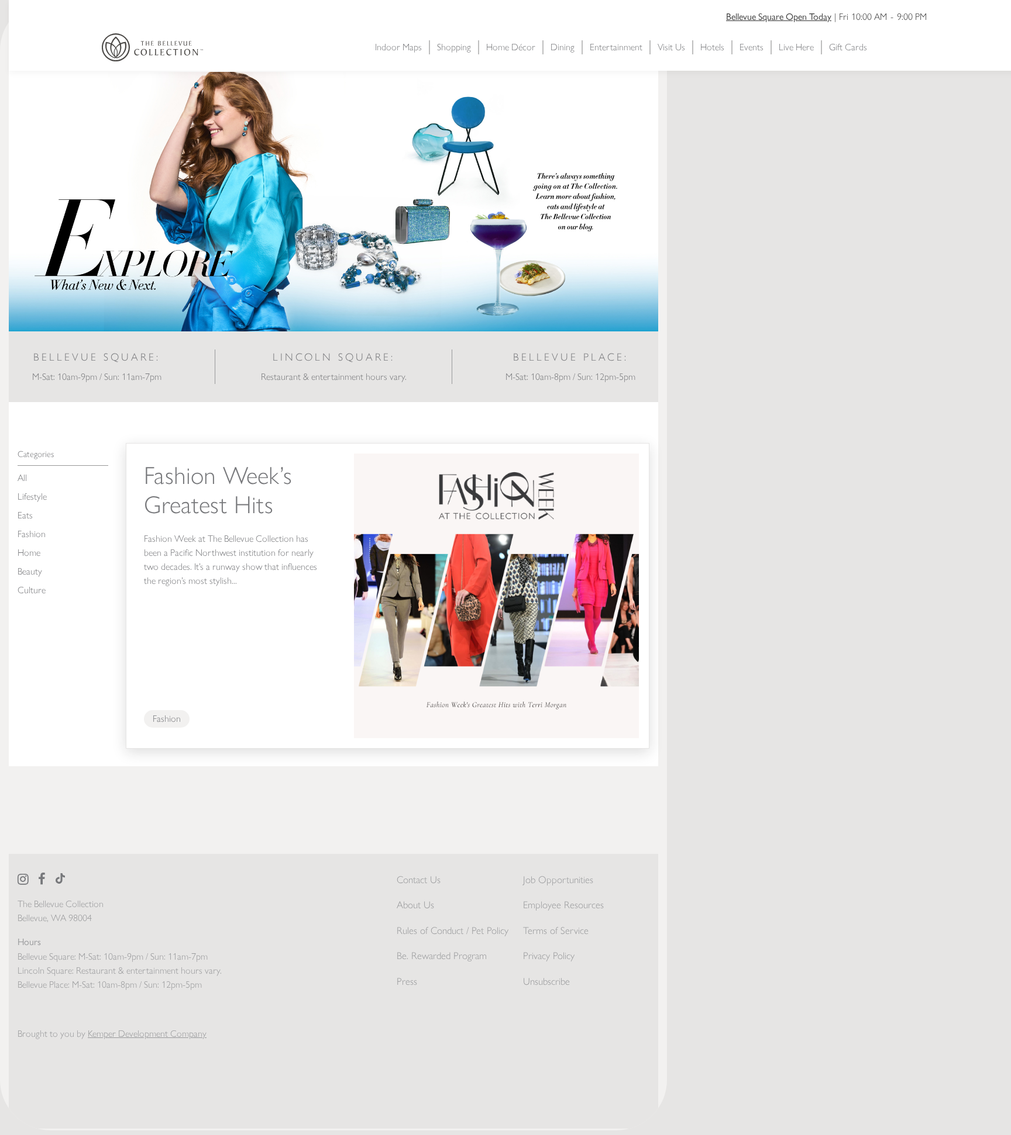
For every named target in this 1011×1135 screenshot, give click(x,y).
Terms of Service (556, 930)
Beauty (30, 571)
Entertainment (616, 47)
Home (29, 552)
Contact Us (419, 879)
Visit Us (671, 47)
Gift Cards (848, 47)
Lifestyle (32, 496)
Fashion (32, 533)
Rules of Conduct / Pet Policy (452, 930)
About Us (415, 905)
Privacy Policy (549, 955)
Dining (563, 47)
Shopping (454, 47)
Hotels (712, 47)
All (22, 477)
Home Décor (510, 47)
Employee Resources (563, 905)
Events (752, 47)
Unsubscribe (546, 981)
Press (407, 981)
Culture (32, 590)
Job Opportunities (558, 879)
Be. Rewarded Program (442, 955)
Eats (25, 515)
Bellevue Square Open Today (778, 16)
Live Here (796, 47)
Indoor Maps (398, 47)
